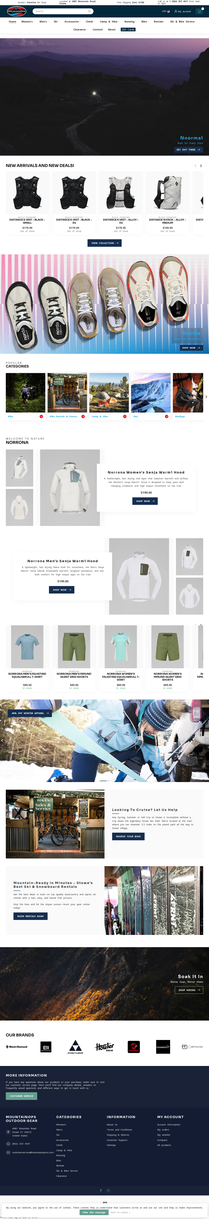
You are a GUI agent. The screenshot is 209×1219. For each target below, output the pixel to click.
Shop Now (143, 501)
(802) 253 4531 (21, 1144)
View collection (102, 243)
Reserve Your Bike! (128, 836)
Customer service (21, 1096)
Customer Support (117, 1140)
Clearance (79, 29)
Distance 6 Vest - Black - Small (27, 221)
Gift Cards (128, 29)
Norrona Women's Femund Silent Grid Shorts (168, 676)
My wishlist (163, 1135)
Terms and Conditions (119, 1129)
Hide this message (94, 1212)
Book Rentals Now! (30, 916)
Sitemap (111, 1145)
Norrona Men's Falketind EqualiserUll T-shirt (27, 675)
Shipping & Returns (118, 1135)
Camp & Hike (109, 21)
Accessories (72, 21)
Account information (168, 1124)
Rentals (158, 21)
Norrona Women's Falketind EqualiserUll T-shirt (121, 676)
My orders (163, 1129)
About (112, 29)
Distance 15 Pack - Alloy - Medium (167, 221)
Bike (144, 21)
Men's (43, 21)
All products (164, 1145)
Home (12, 21)
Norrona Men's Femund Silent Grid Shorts (74, 675)
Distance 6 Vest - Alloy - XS (121, 221)
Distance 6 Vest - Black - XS (74, 221)
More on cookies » (120, 1212)
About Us (112, 1124)
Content (98, 29)
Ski (56, 21)
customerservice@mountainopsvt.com (33, 1152)
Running (129, 21)
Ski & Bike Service (182, 21)
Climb (89, 21)
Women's (27, 21)
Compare (162, 1140)
